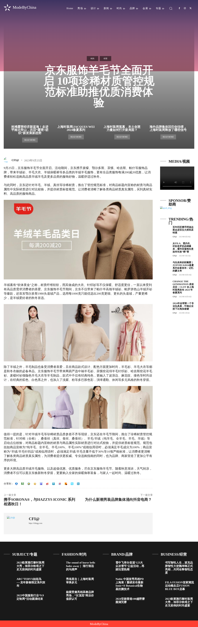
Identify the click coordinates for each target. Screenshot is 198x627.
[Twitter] (190, 8)
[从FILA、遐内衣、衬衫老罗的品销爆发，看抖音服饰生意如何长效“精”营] (165, 246)
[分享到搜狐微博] (66, 483)
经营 (105, 58)
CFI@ (15, 160)
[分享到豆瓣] (22, 483)
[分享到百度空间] (41, 483)
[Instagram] (185, 8)
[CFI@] (7, 160)
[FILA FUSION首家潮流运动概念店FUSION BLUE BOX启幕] (157, 584)
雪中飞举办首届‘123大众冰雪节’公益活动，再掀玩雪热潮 (130, 566)
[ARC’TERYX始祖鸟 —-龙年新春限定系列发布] (9, 580)
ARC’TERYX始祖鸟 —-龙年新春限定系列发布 (31, 582)
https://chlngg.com (35, 523)
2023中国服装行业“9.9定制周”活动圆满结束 (30, 597)
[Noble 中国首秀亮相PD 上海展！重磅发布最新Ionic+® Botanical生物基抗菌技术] (108, 580)
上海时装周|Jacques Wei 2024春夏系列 (76, 128)
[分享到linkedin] (78, 483)
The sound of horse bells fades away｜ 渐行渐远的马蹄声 (80, 566)
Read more (29, 140)
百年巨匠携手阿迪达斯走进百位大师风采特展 (183, 230)
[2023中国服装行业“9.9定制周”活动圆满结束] (9, 597)
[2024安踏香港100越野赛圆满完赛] (108, 600)
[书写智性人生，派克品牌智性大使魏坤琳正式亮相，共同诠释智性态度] (157, 564)
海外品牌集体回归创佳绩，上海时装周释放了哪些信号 (168, 128)
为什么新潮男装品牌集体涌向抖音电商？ (119, 500)
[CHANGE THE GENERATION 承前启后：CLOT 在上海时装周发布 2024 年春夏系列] (165, 285)
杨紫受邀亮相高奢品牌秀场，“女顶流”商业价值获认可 (80, 595)
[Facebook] (179, 8)
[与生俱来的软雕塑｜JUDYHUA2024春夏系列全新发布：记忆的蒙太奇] (165, 266)
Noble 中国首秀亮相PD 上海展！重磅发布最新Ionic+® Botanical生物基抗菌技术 (130, 584)
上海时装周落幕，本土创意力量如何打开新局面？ (122, 128)
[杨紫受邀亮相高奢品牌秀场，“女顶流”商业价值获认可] (58, 593)
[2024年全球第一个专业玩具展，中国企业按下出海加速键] (165, 306)
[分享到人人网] (16, 483)
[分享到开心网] (35, 483)
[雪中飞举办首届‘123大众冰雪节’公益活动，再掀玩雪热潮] (108, 564)
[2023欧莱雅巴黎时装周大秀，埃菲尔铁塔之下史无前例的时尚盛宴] (9, 564)
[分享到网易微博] (59, 483)
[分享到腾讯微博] (53, 483)
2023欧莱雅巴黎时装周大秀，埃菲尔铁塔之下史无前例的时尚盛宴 (30, 566)
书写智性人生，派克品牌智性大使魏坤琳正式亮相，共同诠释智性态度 (179, 567)
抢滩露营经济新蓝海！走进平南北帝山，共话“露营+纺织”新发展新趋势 (30, 130)
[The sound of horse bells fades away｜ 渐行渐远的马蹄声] (58, 564)
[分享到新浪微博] (47, 483)
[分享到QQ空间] (29, 483)
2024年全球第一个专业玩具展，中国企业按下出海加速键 (183, 306)
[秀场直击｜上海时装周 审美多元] (58, 580)
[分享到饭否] (72, 483)
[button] (171, 8)
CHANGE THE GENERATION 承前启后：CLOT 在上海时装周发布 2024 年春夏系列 (183, 287)
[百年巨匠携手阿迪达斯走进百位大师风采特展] (165, 230)
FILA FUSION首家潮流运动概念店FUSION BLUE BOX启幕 (179, 586)
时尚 (92, 58)
